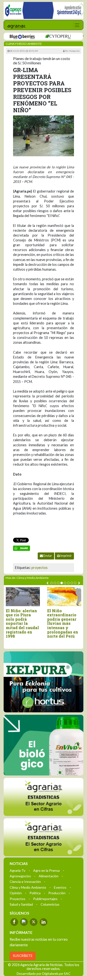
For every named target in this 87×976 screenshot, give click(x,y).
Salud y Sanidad (21, 904)
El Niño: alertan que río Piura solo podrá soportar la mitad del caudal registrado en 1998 (22, 623)
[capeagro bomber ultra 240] (43, 10)
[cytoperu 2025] (52, 36)
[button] (51, 583)
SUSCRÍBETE (22, 956)
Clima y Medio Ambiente (28, 887)
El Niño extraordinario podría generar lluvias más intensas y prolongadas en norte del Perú (62, 623)
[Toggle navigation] (77, 25)
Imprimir (66, 556)
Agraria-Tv (17, 870)
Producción (56, 893)
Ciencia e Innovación (25, 881)
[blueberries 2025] (16, 36)
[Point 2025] (43, 745)
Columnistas (50, 904)
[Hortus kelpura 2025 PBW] (43, 681)
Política (35, 893)
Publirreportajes (45, 899)
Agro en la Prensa (46, 870)
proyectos (39, 568)
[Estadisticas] (43, 797)
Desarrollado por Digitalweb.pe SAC (44, 973)
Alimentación (48, 876)
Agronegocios (20, 876)
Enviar (47, 556)
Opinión (16, 893)
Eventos (60, 887)
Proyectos (17, 899)
